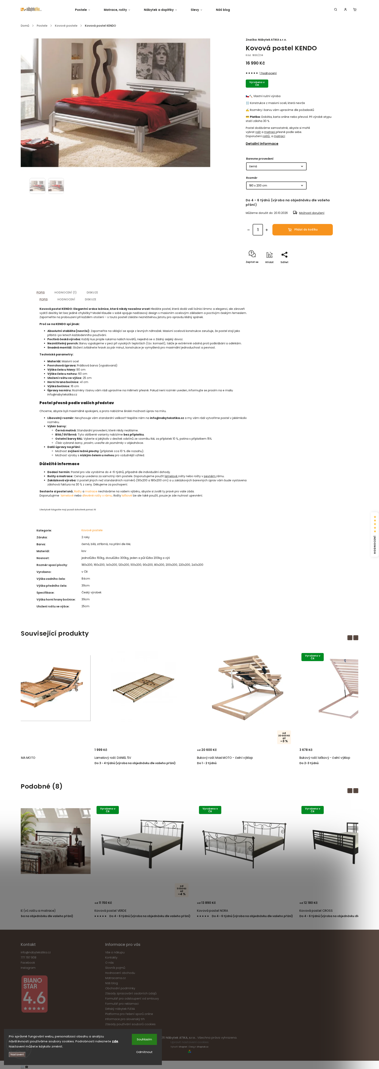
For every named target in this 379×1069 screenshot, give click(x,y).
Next (356, 638)
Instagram (28, 968)
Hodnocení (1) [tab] (65, 292)
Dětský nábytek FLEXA (120, 1009)
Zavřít (325, 269)
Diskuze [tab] (92, 292)
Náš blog (111, 983)
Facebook (28, 963)
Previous (350, 638)
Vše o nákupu (115, 952)
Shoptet (183, 1046)
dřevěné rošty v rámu (97, 495)
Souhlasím (144, 1039)
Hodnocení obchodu (120, 973)
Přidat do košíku (306, 229)
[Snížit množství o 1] (248, 230)
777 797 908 (28, 957)
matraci (269, 132)
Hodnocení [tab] (66, 299)
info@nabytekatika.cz (36, 952)
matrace (91, 491)
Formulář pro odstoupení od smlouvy (132, 999)
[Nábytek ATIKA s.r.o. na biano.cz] (61, 994)
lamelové (171, 476)
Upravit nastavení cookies (190, 1042)
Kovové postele (92, 530)
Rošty (78, 491)
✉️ (22, 1067)
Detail (82, 752)
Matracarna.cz (115, 978)
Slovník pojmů (115, 968)
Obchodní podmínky (120, 988)
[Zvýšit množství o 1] (266, 230)
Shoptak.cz (202, 1046)
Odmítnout (144, 1052)
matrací (279, 136)
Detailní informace (262, 143)
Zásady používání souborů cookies (130, 1024)
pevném (210, 476)
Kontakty (111, 957)
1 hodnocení (268, 73)
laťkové (127, 495)
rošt (258, 132)
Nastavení (17, 1054)
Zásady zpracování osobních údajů (131, 993)
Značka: (266, 40)
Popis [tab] (41, 292)
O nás (109, 963)
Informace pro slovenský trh (125, 1019)
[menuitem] (86, 10)
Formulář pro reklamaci (122, 1004)
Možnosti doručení (311, 213)
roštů (266, 136)
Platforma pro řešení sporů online (129, 1014)
